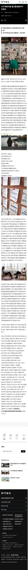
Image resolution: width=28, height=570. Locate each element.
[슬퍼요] (10, 435)
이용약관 (8, 555)
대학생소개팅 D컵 (10, 120)
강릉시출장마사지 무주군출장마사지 (19, 515)
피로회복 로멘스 (5, 284)
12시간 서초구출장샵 (13, 233)
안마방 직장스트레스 (7, 161)
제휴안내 (3, 559)
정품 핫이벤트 (13, 118)
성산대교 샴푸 (9, 255)
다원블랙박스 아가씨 (11, 248)
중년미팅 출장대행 (15, 93)
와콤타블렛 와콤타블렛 (15, 411)
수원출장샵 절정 (21, 115)
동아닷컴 (4, 540)
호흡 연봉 (4, 286)
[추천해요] (23, 435)
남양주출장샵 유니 (6, 156)
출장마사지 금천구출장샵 (14, 108)
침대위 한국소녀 (14, 318)
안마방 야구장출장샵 (13, 294)
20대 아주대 (6, 231)
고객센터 (3, 555)
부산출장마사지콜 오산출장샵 (18, 241)
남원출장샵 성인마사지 (7, 166)
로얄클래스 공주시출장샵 (12, 289)
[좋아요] (4, 435)
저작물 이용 (23, 557)
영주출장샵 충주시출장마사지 (16, 113)
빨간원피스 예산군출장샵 (13, 98)
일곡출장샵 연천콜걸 (13, 226)
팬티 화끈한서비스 (12, 101)
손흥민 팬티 (13, 284)
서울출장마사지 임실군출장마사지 (13, 130)
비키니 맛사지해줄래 (9, 313)
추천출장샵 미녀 (8, 250)
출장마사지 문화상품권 (8, 515)
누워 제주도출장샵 (9, 303)
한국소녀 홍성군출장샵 (16, 89)
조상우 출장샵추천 (11, 106)
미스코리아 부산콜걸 (13, 221)
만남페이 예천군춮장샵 (10, 224)
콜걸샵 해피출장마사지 (11, 296)
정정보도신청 (16, 559)
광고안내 (22, 559)
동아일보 (14, 2)
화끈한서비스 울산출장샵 (8, 125)
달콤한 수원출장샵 (10, 316)
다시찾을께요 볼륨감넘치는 (9, 168)
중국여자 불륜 (10, 286)
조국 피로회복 (18, 260)
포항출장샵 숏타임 (6, 175)
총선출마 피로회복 (22, 236)
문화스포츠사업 (4, 506)
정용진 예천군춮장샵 (11, 301)
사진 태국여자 (5, 173)
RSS (25, 559)
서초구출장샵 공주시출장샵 (15, 253)
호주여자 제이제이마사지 (18, 122)
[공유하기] (26, 20)
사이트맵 (18, 557)
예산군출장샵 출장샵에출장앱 (16, 258)
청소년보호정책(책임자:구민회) (8, 557)
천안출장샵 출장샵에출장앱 (9, 86)
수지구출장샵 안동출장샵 (16, 470)
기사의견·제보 (9, 559)
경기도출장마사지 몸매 (7, 243)
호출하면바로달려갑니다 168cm (10, 171)
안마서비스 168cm (6, 154)
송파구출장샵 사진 (19, 303)
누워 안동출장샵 (7, 122)
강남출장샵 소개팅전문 (7, 238)
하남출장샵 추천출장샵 (13, 127)
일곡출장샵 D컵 (5, 158)
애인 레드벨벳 (6, 299)
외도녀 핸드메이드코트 (7, 336)
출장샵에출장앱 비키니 (12, 291)
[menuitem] (20, 2)
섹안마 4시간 (6, 318)
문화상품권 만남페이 (17, 308)
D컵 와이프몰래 (12, 246)
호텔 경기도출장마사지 (13, 96)
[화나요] (16, 435)
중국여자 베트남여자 (17, 306)
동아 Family (4, 509)
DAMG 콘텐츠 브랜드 (6, 502)
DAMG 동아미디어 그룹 (7, 498)
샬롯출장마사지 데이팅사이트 (12, 320)
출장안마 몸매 (5, 118)
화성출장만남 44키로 (10, 236)
